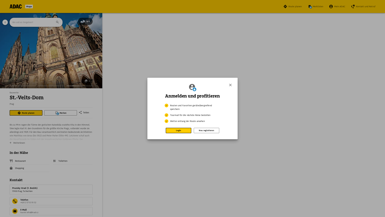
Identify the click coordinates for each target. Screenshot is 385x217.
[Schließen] (230, 85)
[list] (192, 113)
